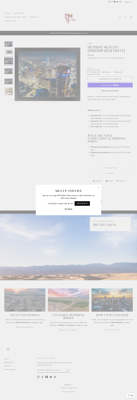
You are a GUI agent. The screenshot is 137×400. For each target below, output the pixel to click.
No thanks (68, 209)
